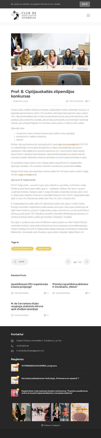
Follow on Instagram (52, 425)
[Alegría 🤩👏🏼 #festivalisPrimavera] (21, 412)
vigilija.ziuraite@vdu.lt (27, 175)
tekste (78, 166)
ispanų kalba (43, 249)
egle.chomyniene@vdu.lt (68, 144)
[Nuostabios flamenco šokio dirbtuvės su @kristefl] (41, 412)
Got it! (85, 4)
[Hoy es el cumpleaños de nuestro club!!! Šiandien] (80, 412)
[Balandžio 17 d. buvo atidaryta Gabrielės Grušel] (60, 412)
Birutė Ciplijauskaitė (22, 249)
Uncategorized (76, 101)
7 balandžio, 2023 (20, 101)
